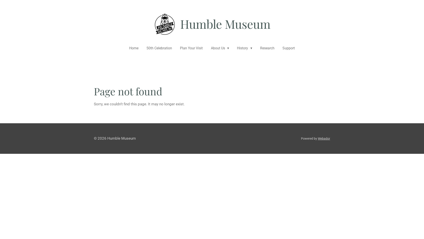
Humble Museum (225, 24)
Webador (324, 138)
